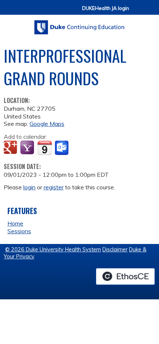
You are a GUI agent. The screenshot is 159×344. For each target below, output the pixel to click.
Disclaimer (115, 249)
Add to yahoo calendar (27, 148)
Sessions (19, 231)
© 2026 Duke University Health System (53, 249)
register (54, 187)
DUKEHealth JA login (105, 8)
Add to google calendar (11, 148)
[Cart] (138, 11)
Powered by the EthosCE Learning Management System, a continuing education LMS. (125, 276)
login (29, 187)
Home (15, 223)
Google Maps (47, 123)
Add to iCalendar (44, 147)
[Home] (79, 25)
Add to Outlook (62, 148)
